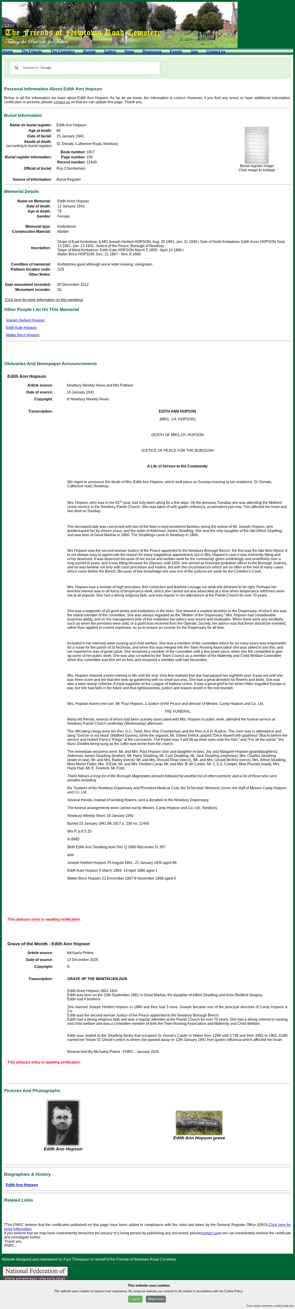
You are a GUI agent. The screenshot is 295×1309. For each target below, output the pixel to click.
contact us (61, 102)
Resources (152, 51)
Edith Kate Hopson (21, 328)
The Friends (31, 51)
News (129, 51)
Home (8, 51)
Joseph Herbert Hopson (25, 320)
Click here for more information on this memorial (44, 300)
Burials (89, 51)
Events (176, 51)
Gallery (110, 51)
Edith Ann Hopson (22, 1185)
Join (194, 51)
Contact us (215, 51)
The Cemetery (62, 51)
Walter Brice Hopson (22, 335)
